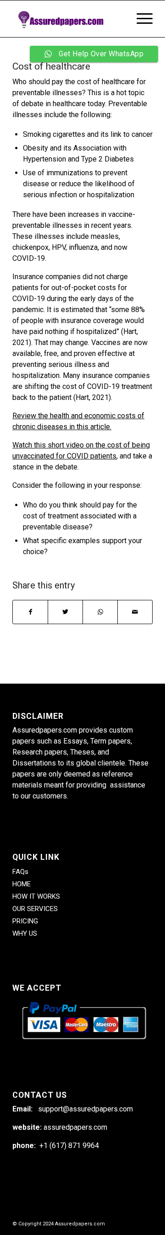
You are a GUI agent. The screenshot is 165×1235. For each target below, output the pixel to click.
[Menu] (140, 18)
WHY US (24, 933)
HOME (21, 884)
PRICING (25, 921)
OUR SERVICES (35, 909)
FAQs (20, 872)
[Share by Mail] (135, 612)
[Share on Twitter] (65, 612)
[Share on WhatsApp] (100, 612)
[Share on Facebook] (30, 612)
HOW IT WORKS (36, 896)
